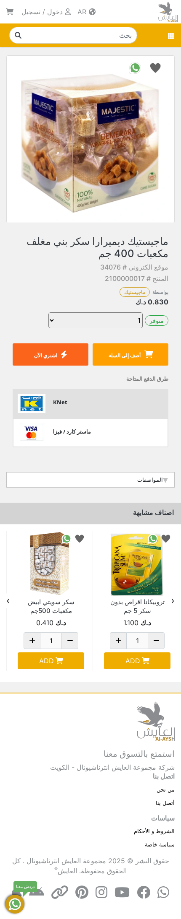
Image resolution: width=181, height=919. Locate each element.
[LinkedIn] (59, 892)
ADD (132, 661)
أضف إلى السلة (125, 355)
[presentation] (173, 601)
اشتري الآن (45, 355)
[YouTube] (122, 892)
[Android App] (36, 892)
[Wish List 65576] (79, 538)
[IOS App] (17, 892)
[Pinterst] (81, 892)
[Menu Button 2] (171, 35)
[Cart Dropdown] (9, 11)
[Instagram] (101, 892)
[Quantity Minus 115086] (156, 640)
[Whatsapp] (163, 892)
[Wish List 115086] (165, 538)
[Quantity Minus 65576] (69, 640)
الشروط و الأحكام (154, 831)
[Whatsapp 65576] (66, 538)
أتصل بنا (165, 803)
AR (82, 12)
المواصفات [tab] (150, 479)
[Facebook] (143, 892)
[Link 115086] (137, 564)
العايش (67, 871)
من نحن (166, 789)
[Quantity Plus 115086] (118, 640)
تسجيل (30, 12)
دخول (55, 12)
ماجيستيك (134, 292)
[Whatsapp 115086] (153, 538)
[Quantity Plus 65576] (32, 640)
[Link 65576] (51, 564)
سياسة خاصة (160, 844)
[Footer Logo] (156, 721)
